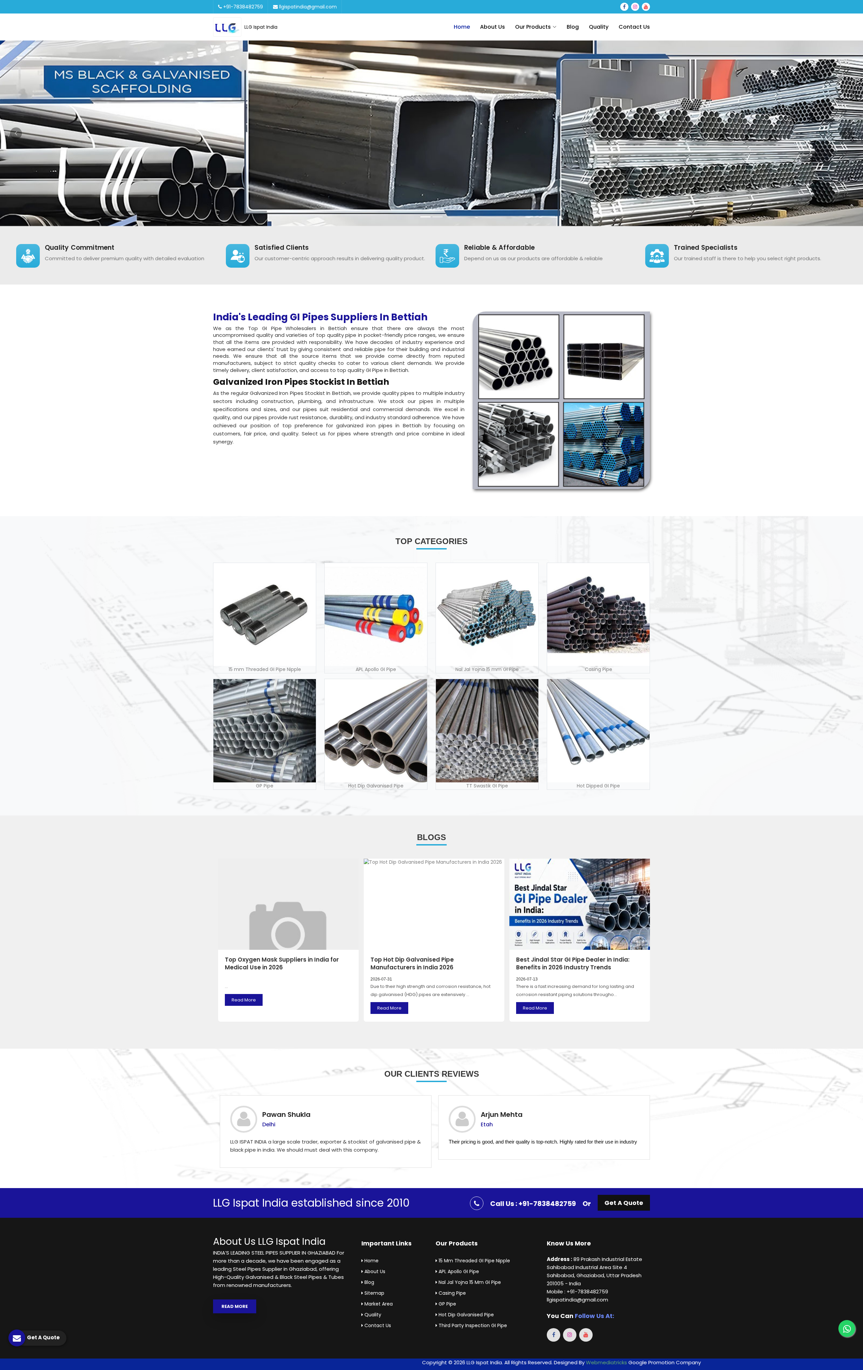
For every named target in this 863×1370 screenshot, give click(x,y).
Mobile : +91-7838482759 (577, 1291)
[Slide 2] (438, 217)
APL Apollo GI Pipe (458, 1271)
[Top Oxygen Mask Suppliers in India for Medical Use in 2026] (288, 904)
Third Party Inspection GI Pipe (472, 1325)
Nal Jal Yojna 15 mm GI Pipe (469, 1282)
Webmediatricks (606, 1362)
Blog (573, 27)
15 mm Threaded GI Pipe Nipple (473, 1260)
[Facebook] (624, 7)
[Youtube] (646, 7)
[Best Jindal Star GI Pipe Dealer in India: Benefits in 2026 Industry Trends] (579, 904)
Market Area (378, 1303)
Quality (598, 27)
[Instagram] (635, 7)
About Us (492, 27)
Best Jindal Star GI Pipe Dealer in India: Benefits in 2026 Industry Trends (572, 963)
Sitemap (373, 1293)
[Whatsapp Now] (846, 1328)
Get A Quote (623, 1203)
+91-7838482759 (242, 6)
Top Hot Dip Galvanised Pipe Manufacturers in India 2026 (412, 963)
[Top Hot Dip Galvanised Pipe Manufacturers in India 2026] (434, 904)
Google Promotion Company (664, 1362)
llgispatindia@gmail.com (307, 6)
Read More (244, 1000)
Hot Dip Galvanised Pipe (465, 1314)
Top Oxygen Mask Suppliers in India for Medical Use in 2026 (282, 963)
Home (462, 27)
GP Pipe (446, 1303)
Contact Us (634, 27)
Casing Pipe (451, 1293)
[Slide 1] (425, 217)
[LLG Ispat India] (228, 27)
